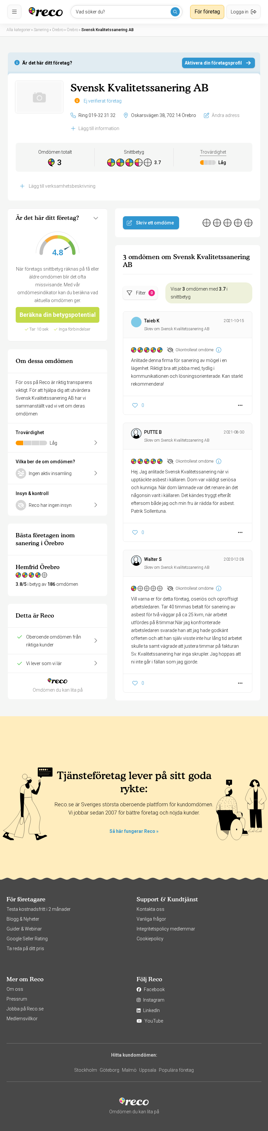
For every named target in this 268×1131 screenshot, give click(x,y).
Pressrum (17, 999)
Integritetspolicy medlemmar (166, 928)
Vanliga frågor (151, 919)
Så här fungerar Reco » (134, 831)
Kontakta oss (150, 909)
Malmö (129, 1070)
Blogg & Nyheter (23, 919)
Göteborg (109, 1070)
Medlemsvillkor (22, 1018)
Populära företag (176, 1070)
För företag (207, 12)
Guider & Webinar (24, 928)
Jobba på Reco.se (25, 1008)
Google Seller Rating (27, 938)
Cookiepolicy (150, 938)
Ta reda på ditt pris (25, 948)
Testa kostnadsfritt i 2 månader (39, 909)
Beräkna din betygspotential (58, 314)
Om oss (15, 989)
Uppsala (147, 1070)
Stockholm (85, 1070)
